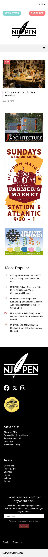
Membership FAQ (12, 444)
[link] (24, 127)
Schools (7, 478)
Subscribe (37, 13)
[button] (24, 30)
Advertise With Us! (12, 438)
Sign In (42, 4)
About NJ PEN (10, 432)
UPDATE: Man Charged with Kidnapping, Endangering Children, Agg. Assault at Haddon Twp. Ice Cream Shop (26, 303)
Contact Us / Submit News (16, 435)
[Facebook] (6, 390)
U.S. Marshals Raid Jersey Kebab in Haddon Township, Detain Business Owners (26, 316)
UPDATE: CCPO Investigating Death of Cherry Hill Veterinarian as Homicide (26, 328)
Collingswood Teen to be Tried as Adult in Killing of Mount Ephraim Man (25, 278)
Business (8, 472)
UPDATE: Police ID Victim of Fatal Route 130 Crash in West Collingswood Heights (25, 290)
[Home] (23, 369)
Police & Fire (10, 469)
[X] (15, 390)
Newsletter (11, 13)
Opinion (7, 481)
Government (9, 466)
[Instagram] (22, 390)
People (7, 475)
